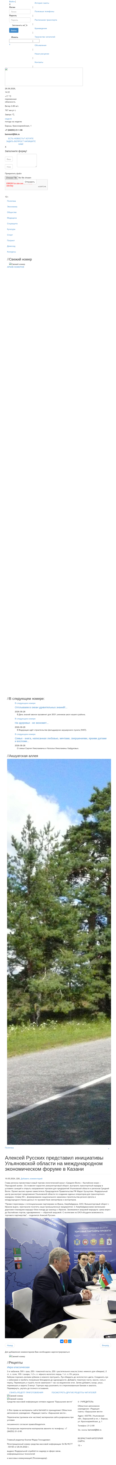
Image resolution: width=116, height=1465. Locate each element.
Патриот (11, 240)
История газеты (42, 2)
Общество (12, 212)
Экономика (12, 206)
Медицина (12, 217)
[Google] (10, 34)
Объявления (40, 45)
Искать (12, 37)
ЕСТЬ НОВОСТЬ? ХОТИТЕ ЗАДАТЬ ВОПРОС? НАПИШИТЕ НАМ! (21, 141)
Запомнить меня (19, 25)
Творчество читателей (45, 36)
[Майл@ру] (11, 34)
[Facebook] (9, 34)
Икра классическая (18, 1367)
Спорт (10, 234)
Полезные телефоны (44, 11)
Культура (11, 229)
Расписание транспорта (46, 19)
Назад (10, 1345)
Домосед (11, 246)
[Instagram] (16, 34)
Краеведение (41, 28)
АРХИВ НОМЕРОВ (15, 266)
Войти (12, 1)
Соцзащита (12, 223)
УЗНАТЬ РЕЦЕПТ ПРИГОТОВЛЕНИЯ (26, 1392)
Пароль (13, 15)
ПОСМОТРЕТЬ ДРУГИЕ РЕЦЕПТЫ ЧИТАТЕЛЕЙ (74, 1392)
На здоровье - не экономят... (32, 722)
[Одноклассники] (65, 1341)
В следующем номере (25, 703)
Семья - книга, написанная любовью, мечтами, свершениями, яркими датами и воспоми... (61, 739)
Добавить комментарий (31, 1178)
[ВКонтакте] (62, 1341)
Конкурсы (11, 251)
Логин (12, 7)
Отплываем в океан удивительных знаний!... (41, 707)
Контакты (39, 62)
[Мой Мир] (69, 1341)
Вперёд (105, 1345)
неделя (8, 118)
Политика (11, 200)
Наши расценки (42, 53)
